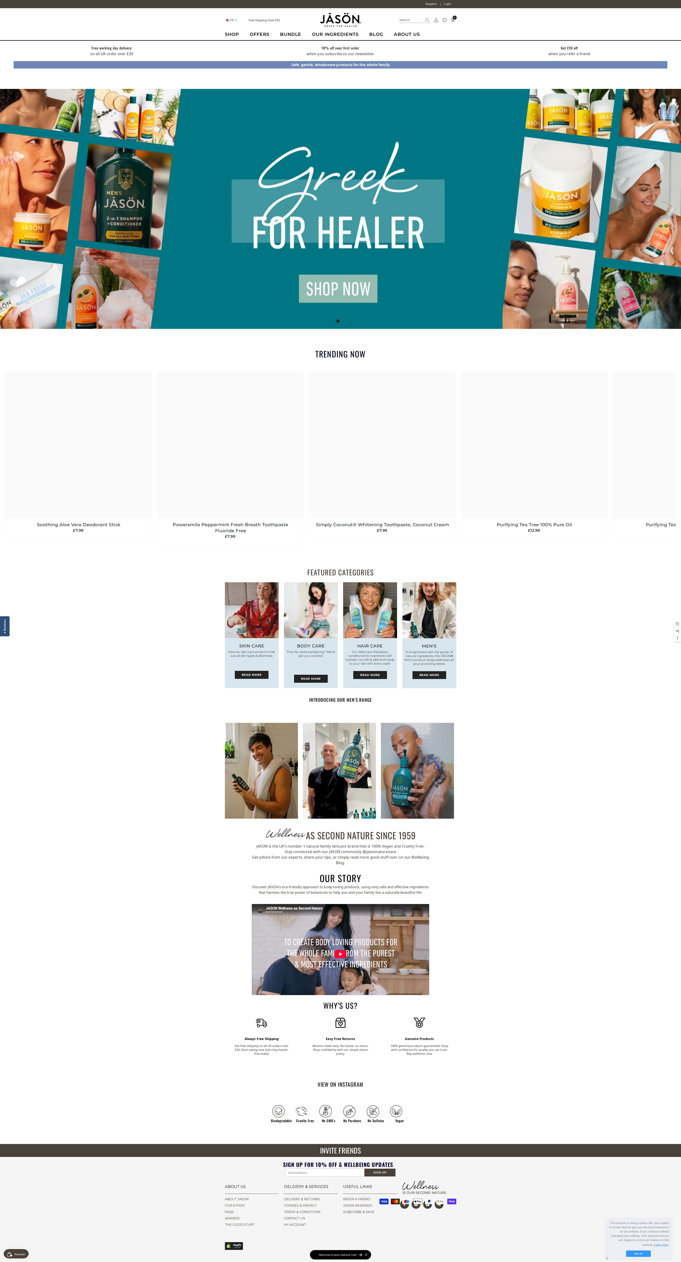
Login (447, 4)
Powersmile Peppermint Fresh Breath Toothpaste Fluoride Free (230, 527)
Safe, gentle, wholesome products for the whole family (340, 64)
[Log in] (436, 20)
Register (431, 4)
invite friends (340, 1150)
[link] (112, 48)
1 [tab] (332, 321)
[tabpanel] (340, 209)
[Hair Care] (370, 610)
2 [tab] (338, 321)
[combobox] (411, 20)
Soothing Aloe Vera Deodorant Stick (78, 524)
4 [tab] (348, 321)
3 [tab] (343, 321)
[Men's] (429, 610)
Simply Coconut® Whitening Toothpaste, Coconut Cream (382, 524)
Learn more (661, 1244)
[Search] (415, 20)
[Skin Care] (252, 610)
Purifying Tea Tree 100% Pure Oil (534, 524)
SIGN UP (380, 1172)
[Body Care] (311, 610)
